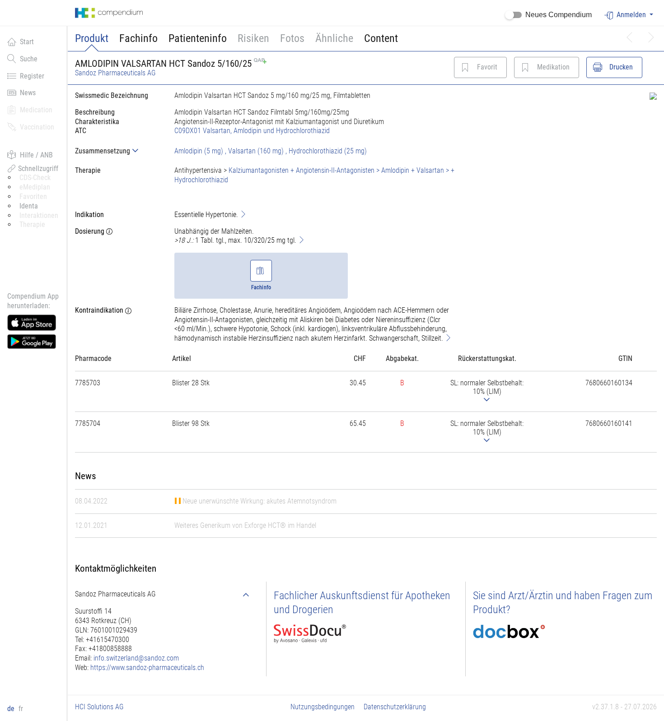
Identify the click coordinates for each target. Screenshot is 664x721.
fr (21, 708)
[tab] (117, 151)
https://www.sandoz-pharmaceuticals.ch (147, 667)
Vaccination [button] (37, 127)
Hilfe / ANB (36, 155)
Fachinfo (138, 38)
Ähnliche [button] (334, 38)
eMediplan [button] (34, 187)
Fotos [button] (292, 38)
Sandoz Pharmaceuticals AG (115, 73)
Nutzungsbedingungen (322, 707)
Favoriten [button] (33, 196)
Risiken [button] (253, 38)
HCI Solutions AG (99, 707)
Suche (28, 59)
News (28, 92)
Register (32, 76)
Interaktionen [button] (38, 215)
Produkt (91, 38)
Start (27, 41)
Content (381, 38)
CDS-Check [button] (35, 177)
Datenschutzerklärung (395, 707)
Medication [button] (36, 110)
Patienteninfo (197, 38)
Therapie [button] (32, 224)
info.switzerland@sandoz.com (136, 658)
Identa (28, 206)
